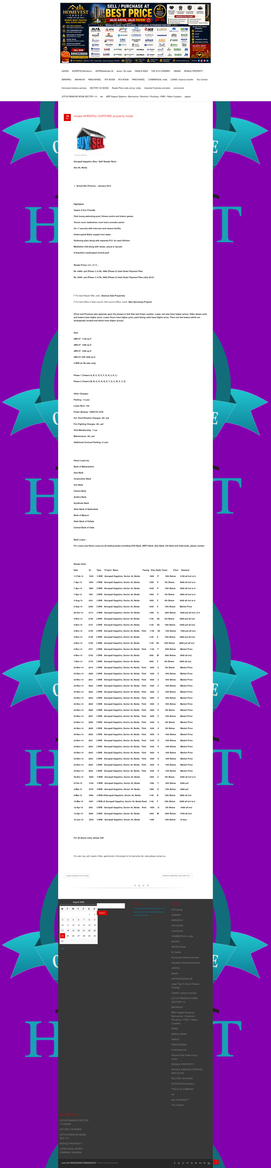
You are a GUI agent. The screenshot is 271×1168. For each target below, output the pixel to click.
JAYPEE (175, 968)
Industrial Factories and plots (157, 88)
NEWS (174, 1028)
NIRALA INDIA (141, 71)
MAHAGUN (80, 79)
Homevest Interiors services (74, 88)
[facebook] (175, 1163)
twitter (179, 1163)
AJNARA (176, 915)
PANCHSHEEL (94, 79)
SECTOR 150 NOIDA (99, 88)
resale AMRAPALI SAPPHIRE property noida (103, 116)
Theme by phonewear (107, 1162)
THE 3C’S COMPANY (160, 71)
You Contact (202, 79)
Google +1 (143, 885)
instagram (208, 1163)
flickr (200, 1163)
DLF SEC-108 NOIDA (70, 1129)
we (101, 96)
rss (204, 1163)
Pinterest (148, 885)
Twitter (139, 885)
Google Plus (183, 1163)
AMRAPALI (66, 79)
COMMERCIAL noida (157, 79)
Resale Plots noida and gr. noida (126, 88)
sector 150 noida (124, 71)
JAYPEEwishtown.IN (104, 71)
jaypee (188, 96)
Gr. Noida (176, 952)
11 (68, 925)
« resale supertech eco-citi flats (77, 875)
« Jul (62, 948)
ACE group (176, 909)
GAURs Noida (178, 946)
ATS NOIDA (110, 79)
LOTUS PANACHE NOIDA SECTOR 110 (79, 96)
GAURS (65, 71)
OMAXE (177, 71)
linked (196, 1163)
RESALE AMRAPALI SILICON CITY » (177, 875)
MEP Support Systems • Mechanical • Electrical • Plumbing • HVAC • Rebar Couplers (143, 96)
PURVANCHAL (179, 1050)
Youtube (192, 1163)
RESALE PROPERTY (193, 71)
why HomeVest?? (180, 1099)
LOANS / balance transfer (182, 79)
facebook (135, 885)
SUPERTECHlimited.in (82, 71)
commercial (178, 88)
